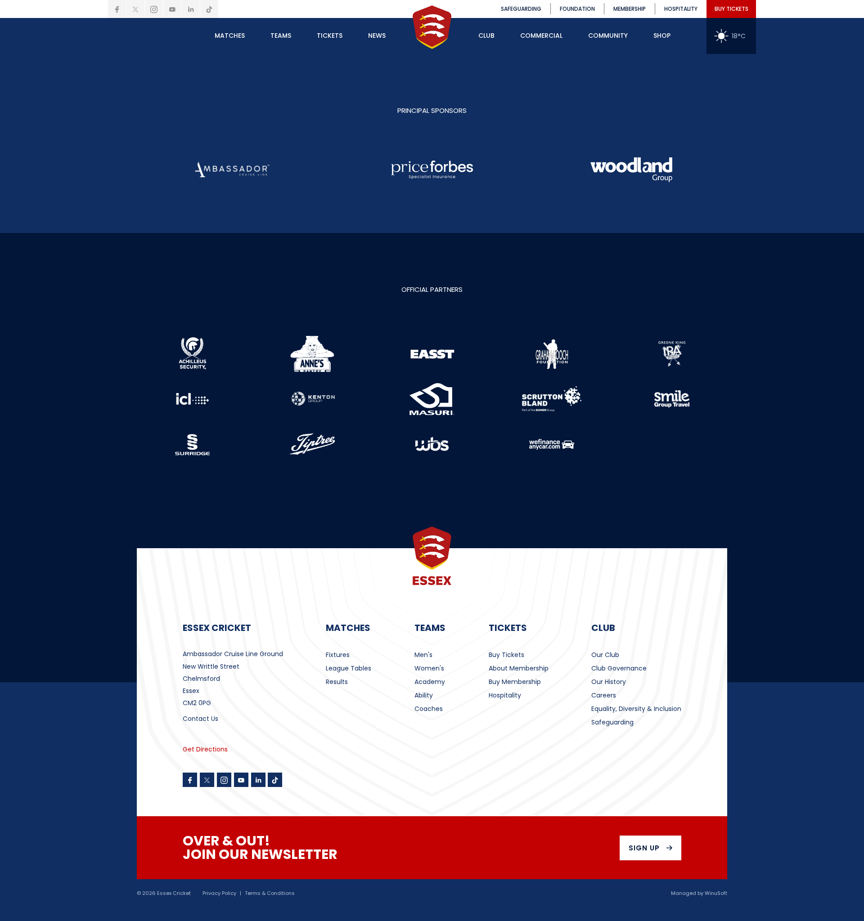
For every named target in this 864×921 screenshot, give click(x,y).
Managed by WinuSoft (699, 893)
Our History (608, 681)
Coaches (428, 708)
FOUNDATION (577, 9)
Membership (629, 9)
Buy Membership (515, 681)
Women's (429, 668)
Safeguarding (612, 722)
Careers (603, 695)
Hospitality (505, 695)
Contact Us (200, 718)
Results (337, 681)
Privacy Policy (219, 893)
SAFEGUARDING (521, 9)
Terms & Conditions (270, 893)
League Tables (348, 668)
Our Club (605, 654)
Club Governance (619, 668)
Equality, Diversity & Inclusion (636, 708)
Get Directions (205, 749)
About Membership (519, 668)
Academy (429, 681)
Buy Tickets (506, 654)
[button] (230, 36)
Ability (423, 695)
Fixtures (338, 654)
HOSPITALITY (681, 9)
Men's (423, 654)
